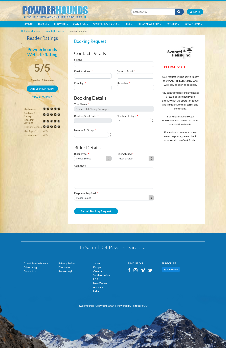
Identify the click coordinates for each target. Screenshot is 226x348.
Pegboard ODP (140, 305)
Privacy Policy (66, 263)
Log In (196, 11)
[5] (44, 109)
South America (105, 24)
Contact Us (30, 271)
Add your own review (42, 88)
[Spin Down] (153, 122)
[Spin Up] (153, 120)
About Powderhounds (36, 263)
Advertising (30, 267)
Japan (42, 24)
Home (28, 24)
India (96, 291)
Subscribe (172, 269)
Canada (79, 24)
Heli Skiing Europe (30, 30)
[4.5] (44, 121)
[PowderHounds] (66, 11)
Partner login (65, 271)
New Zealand (148, 24)
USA (127, 24)
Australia (98, 287)
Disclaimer (64, 267)
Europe (60, 24)
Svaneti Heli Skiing (54, 30)
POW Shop (192, 24)
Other (172, 24)
